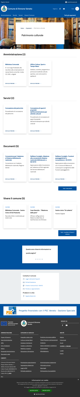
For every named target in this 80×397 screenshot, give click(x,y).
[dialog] (40, 387)
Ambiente (42, 343)
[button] (40, 394)
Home (22, 28)
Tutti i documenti (67, 188)
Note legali (43, 368)
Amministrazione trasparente (48, 362)
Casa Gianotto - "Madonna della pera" (39, 211)
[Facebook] (59, 9)
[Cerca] (77, 9)
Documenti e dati (5, 354)
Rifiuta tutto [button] (46, 390)
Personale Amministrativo (8, 351)
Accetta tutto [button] (34, 390)
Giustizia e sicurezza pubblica (48, 337)
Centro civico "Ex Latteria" (63, 210)
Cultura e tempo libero (26, 340)
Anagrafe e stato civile (26, 337)
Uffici (2, 343)
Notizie (62, 337)
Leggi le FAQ (24, 368)
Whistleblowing (44, 351)
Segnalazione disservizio (27, 365)
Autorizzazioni (44, 348)
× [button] (78, 379)
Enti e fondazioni (5, 346)
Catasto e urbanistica (26, 346)
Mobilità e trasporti (26, 349)
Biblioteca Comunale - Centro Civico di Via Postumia (15, 211)
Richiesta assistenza (26, 371)
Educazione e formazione (27, 351)
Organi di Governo (6, 337)
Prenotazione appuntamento (28, 362)
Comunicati (63, 340)
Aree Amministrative (6, 340)
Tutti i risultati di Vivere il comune (67, 233)
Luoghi (62, 351)
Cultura (7, 207)
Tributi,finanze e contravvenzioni (49, 340)
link (55, 387)
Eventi (61, 353)
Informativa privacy (45, 365)
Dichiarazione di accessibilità (47, 371)
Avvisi (61, 343)
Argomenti (29, 28)
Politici (3, 349)
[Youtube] (63, 9)
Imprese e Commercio (26, 343)
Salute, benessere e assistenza (48, 346)
